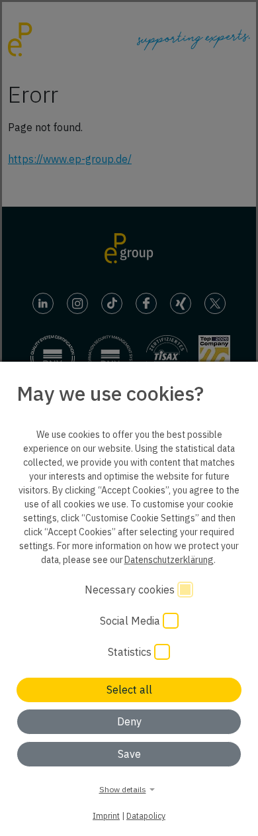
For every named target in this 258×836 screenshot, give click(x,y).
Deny (129, 721)
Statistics (131, 651)
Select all (129, 689)
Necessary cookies (131, 589)
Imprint (106, 815)
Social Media (131, 620)
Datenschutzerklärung (169, 560)
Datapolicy (145, 815)
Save (129, 753)
